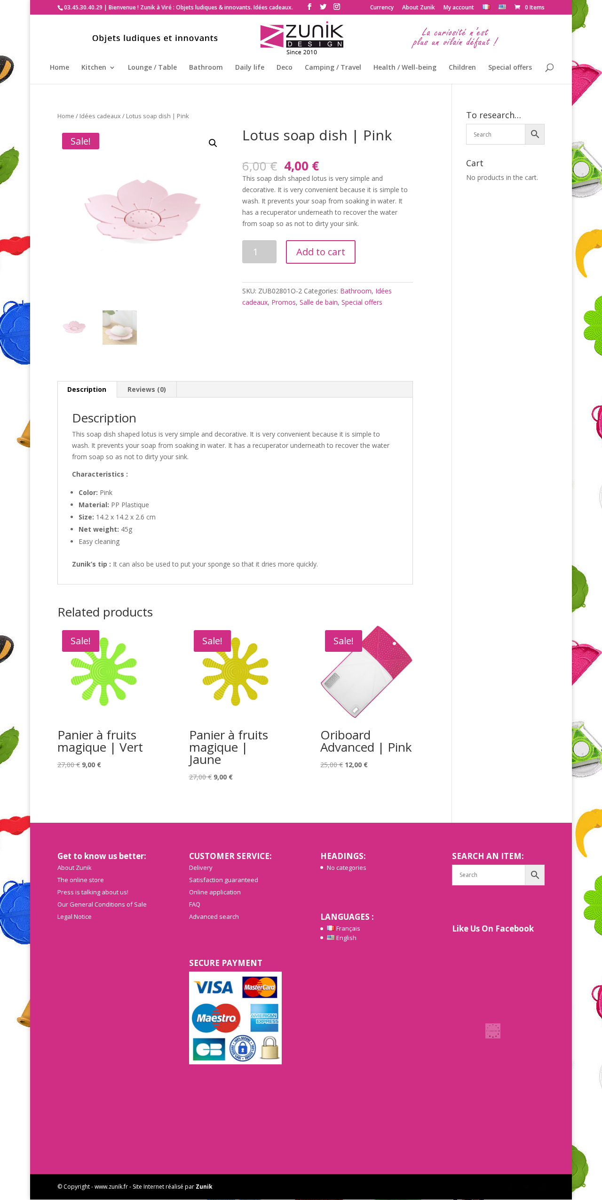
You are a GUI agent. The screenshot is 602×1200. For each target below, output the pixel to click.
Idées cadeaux (100, 116)
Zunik (204, 1187)
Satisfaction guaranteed (223, 880)
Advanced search (214, 916)
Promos (283, 302)
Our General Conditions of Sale (102, 904)
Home (59, 68)
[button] (213, 143)
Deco (285, 68)
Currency (382, 8)
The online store (80, 880)
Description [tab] (86, 389)
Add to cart (320, 251)
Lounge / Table (152, 68)
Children (462, 68)
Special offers (510, 68)
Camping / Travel (333, 68)
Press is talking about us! (92, 892)
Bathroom (206, 68)
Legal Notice (74, 916)
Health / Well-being (404, 68)
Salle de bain (319, 302)
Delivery (201, 867)
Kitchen (93, 68)
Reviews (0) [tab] (146, 389)
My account (459, 8)
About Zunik (418, 8)
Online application (215, 892)
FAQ (194, 904)
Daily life (249, 68)
